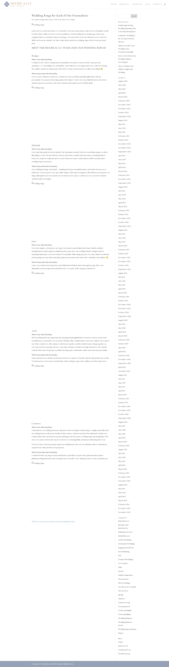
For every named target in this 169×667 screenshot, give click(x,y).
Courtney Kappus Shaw (41, 19)
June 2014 (122, 493)
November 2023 (124, 179)
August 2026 (122, 81)
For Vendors (123, 563)
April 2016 (122, 438)
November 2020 (124, 308)
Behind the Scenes (125, 532)
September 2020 (124, 316)
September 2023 (124, 183)
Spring (120, 595)
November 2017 (124, 371)
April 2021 (121, 289)
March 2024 (122, 171)
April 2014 (122, 497)
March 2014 (122, 500)
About (114, 4)
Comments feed (124, 650)
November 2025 (124, 109)
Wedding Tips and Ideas (127, 629)
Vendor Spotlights (125, 610)
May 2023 (121, 199)
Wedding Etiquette (125, 618)
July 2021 (121, 277)
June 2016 (122, 430)
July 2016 (121, 426)
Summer (121, 599)
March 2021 (122, 293)
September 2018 (124, 363)
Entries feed (123, 646)
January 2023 (123, 214)
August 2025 (122, 120)
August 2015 (122, 449)
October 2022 (123, 222)
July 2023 (121, 191)
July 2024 (121, 156)
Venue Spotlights (124, 614)
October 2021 (123, 265)
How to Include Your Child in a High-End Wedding (126, 69)
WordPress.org (124, 654)
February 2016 (123, 446)
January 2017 (123, 402)
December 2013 (124, 508)
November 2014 (124, 481)
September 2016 (124, 418)
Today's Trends (124, 603)
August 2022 (122, 230)
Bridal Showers (124, 536)
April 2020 (122, 332)
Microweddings (124, 583)
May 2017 (121, 387)
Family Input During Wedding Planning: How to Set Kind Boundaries (127, 28)
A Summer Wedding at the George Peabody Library (126, 38)
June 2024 (122, 159)
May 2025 (121, 132)
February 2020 (123, 340)
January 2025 (123, 140)
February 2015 (123, 473)
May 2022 (121, 242)
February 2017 (123, 399)
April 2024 (122, 167)
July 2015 (121, 453)
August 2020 (122, 320)
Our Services (123, 591)
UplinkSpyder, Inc (68, 664)
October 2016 (123, 414)
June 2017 (122, 383)
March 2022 (122, 246)
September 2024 (124, 152)
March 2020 (122, 336)
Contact (157, 4)
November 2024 (124, 148)
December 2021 (124, 257)
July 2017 (121, 379)
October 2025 (123, 112)
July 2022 (121, 234)
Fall (119, 555)
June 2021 (122, 281)
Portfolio (137, 4)
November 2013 (124, 512)
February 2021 (123, 297)
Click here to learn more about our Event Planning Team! (53, 521)
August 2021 (122, 273)
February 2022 (123, 250)
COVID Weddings (124, 540)
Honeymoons (123, 579)
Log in (120, 642)
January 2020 (123, 344)
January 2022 (123, 254)
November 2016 (124, 410)
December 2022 (124, 218)
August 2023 (122, 187)
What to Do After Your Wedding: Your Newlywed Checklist (126, 49)
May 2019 (121, 348)
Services (124, 4)
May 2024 (122, 163)
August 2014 (122, 485)
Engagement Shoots (126, 548)
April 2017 (121, 391)
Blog (147, 4)
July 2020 (121, 324)
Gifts (120, 567)
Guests (120, 571)
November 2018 (124, 359)
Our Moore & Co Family (67, 19)
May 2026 (122, 89)
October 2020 (123, 312)
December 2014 (124, 477)
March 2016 (122, 442)
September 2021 (124, 269)
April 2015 (121, 465)
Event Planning (123, 552)
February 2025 (123, 136)
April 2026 (122, 93)
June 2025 (122, 128)
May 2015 (121, 461)
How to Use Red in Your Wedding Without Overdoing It (127, 59)
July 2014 (121, 489)
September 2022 (124, 226)
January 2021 (123, 301)
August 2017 (122, 375)
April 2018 (121, 367)
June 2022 (122, 238)
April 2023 (122, 203)
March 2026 (122, 97)
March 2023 (122, 207)
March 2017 (122, 395)
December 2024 (124, 144)
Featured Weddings (125, 559)
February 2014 (123, 504)
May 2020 (122, 328)
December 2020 (124, 304)
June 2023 (122, 195)
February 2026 (123, 101)
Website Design (57, 664)
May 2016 (121, 434)
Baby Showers (123, 521)
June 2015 (122, 457)
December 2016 (124, 406)
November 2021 (124, 261)
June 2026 (122, 85)
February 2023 (123, 210)
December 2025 (124, 105)
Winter (121, 633)
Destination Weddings (126, 544)
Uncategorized (124, 606)
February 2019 (123, 355)
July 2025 (121, 124)
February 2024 (123, 175)
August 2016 (122, 422)
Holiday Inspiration (125, 575)
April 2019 (122, 352)
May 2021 (121, 285)
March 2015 (122, 469)
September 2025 (124, 116)
